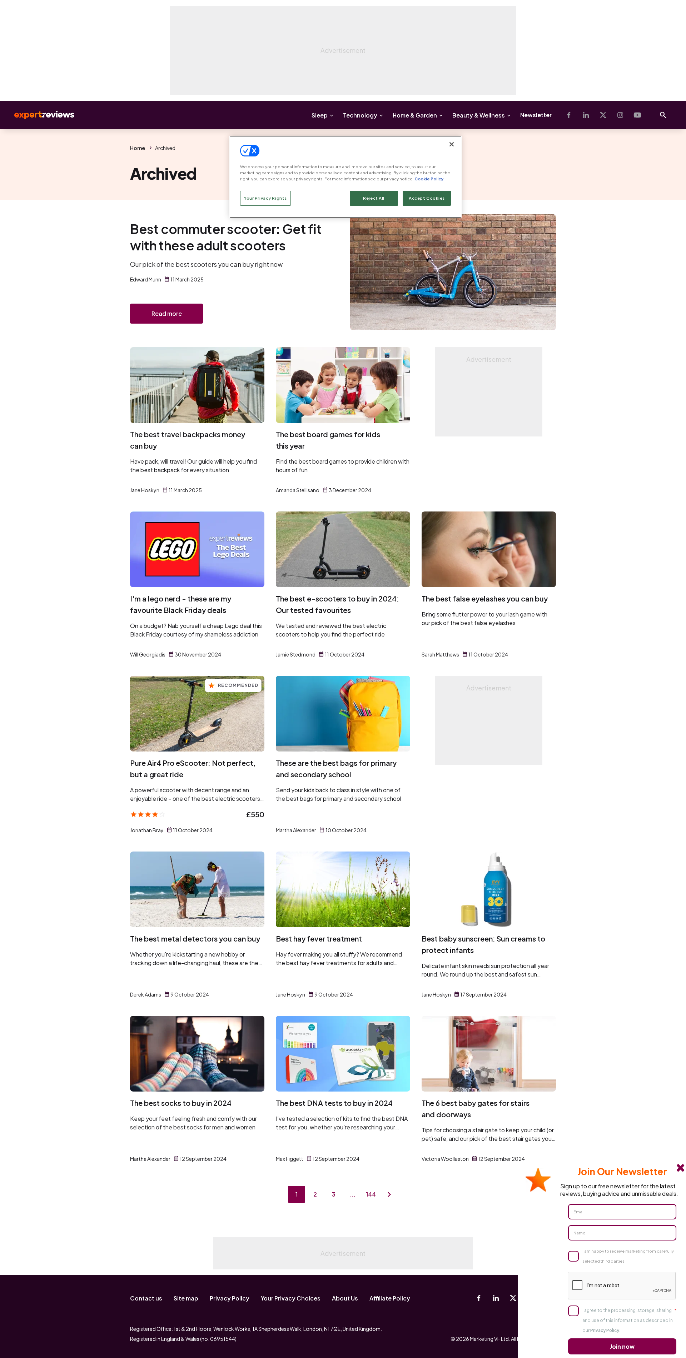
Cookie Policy (428, 178)
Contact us (146, 1298)
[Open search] (663, 115)
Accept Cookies (427, 198)
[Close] (451, 144)
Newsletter (536, 115)
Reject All (373, 198)
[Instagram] (620, 115)
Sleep (320, 115)
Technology (360, 115)
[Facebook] (568, 115)
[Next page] (389, 1194)
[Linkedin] (586, 115)
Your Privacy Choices (290, 1298)
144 (371, 1194)
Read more (166, 313)
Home (137, 148)
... (352, 1194)
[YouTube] (637, 115)
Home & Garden (415, 115)
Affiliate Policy (389, 1298)
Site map (186, 1298)
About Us (345, 1298)
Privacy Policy (229, 1298)
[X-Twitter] (603, 115)
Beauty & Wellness (478, 115)
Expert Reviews (38, 115)
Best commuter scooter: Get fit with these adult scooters (226, 237)
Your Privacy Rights (265, 198)
